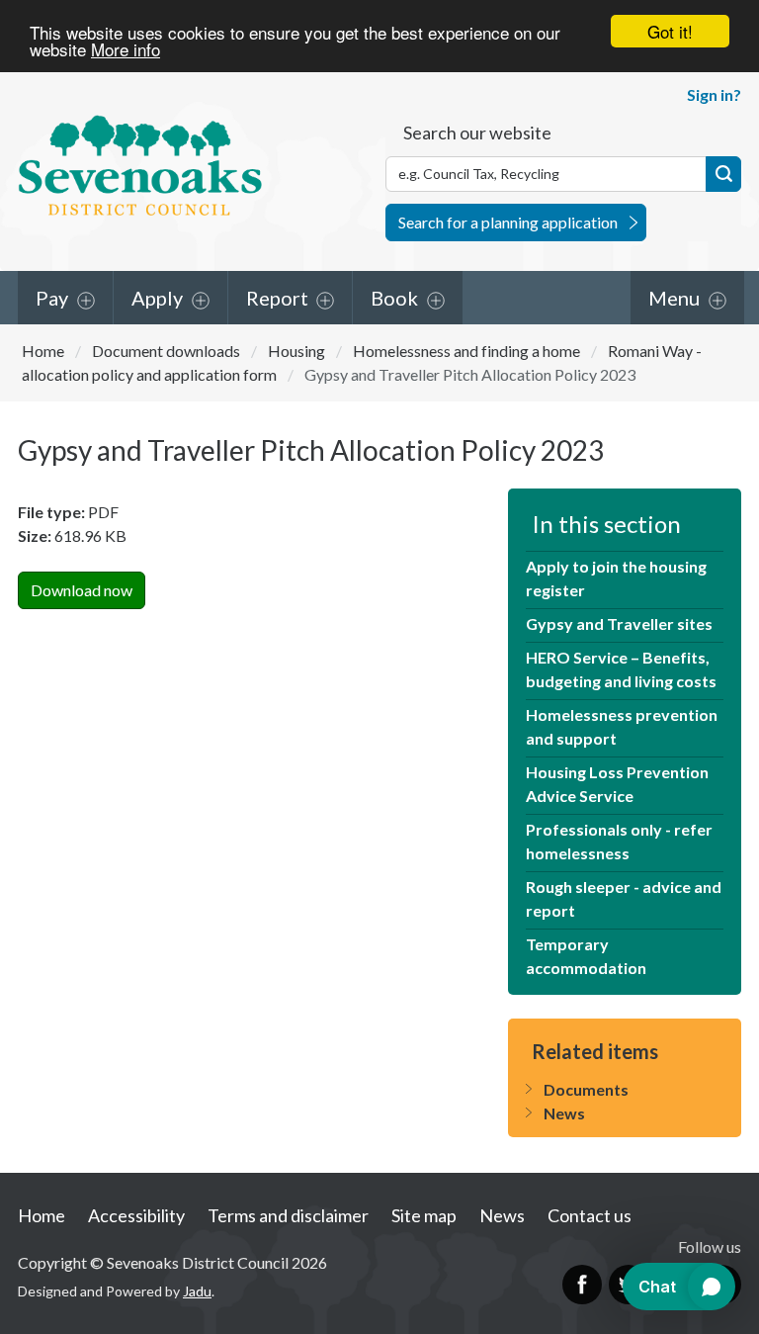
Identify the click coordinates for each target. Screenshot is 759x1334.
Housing (296, 350)
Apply (157, 298)
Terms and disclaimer (288, 1215)
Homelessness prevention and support (621, 726)
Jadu (197, 1291)
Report (277, 298)
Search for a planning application (508, 222)
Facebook (582, 1284)
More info (125, 49)
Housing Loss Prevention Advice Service (617, 783)
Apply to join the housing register (616, 578)
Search (723, 174)
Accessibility (136, 1215)
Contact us (590, 1215)
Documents (586, 1089)
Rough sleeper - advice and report (623, 898)
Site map (424, 1215)
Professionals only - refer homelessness (619, 841)
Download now (81, 589)
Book (394, 298)
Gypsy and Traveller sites (619, 623)
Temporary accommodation (586, 955)
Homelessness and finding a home (466, 350)
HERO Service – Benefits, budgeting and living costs (621, 669)
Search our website (477, 132)
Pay (52, 298)
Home (43, 350)
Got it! (670, 31)
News (564, 1113)
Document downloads (166, 350)
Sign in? (714, 94)
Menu (674, 298)
